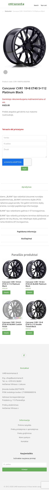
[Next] (45, 81)
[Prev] (39, 81)
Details (6, 292)
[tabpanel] (24, 206)
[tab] (24, 187)
